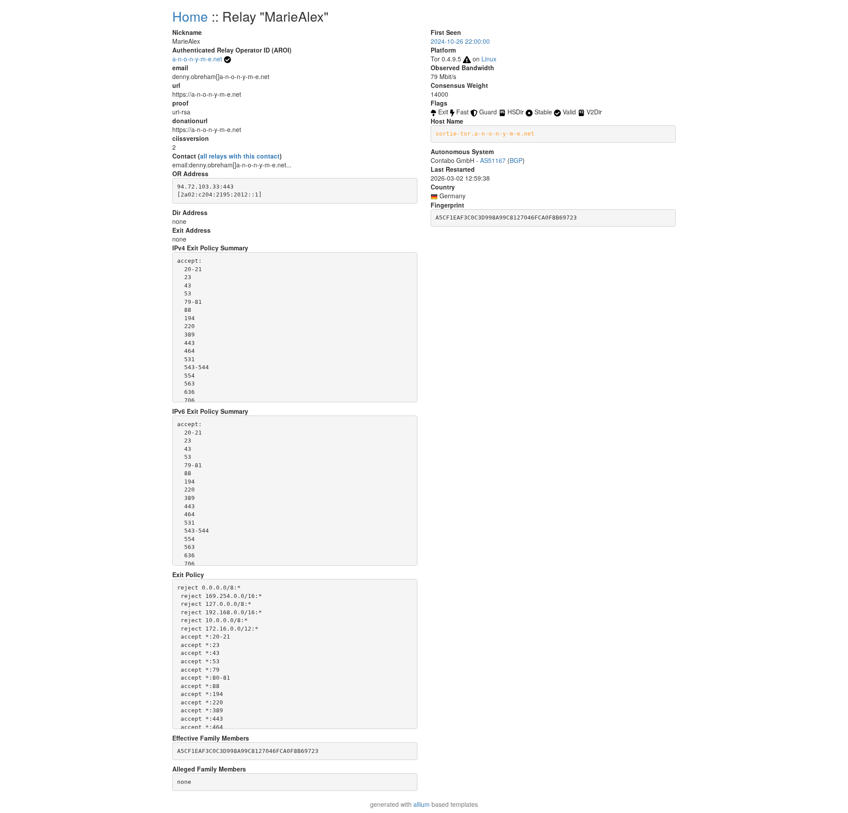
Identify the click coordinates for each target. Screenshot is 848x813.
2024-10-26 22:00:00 (460, 41)
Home (190, 16)
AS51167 (493, 160)
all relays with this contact (240, 155)
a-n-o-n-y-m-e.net (197, 58)
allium (421, 804)
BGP (516, 160)
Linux (488, 58)
